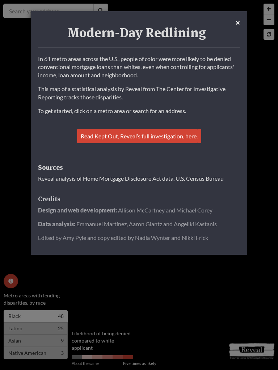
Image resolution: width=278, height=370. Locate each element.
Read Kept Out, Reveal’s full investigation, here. (139, 136)
